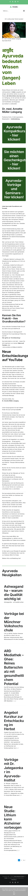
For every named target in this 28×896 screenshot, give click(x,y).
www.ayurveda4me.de (13, 328)
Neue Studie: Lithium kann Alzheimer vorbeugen (13, 817)
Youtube (19, 217)
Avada (5, 878)
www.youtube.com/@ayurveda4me (12, 347)
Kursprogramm (16, 441)
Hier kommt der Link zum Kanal (16, 378)
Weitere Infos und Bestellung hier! (11, 558)
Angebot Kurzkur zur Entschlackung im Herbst (14, 720)
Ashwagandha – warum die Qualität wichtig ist (13, 592)
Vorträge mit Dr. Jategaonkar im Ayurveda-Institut (13, 769)
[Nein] (26, 891)
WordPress (14, 879)
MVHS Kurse (8, 419)
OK (14, 893)
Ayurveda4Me (17, 409)
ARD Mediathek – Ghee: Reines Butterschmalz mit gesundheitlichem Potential (14, 667)
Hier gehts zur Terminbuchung (11, 338)
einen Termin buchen (17, 19)
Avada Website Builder (19, 876)
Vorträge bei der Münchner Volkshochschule (14, 622)
